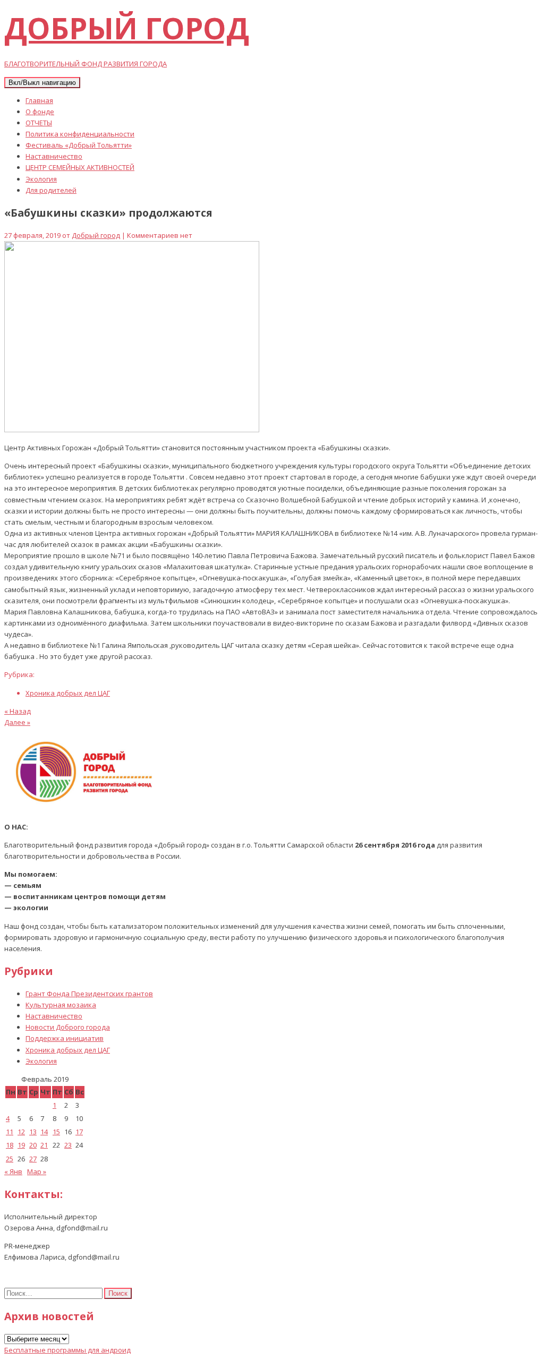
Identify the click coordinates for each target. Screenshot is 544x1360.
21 (44, 1145)
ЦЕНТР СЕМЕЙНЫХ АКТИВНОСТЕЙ (80, 167)
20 (33, 1145)
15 (56, 1131)
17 (79, 1131)
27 (33, 1159)
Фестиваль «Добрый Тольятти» (79, 145)
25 (9, 1159)
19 (21, 1145)
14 (44, 1131)
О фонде (40, 111)
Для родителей (51, 190)
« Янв (13, 1171)
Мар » (36, 1171)
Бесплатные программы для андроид (67, 1350)
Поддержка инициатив (65, 1038)
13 (33, 1131)
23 (68, 1145)
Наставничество (54, 156)
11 (9, 1131)
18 (9, 1145)
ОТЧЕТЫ (39, 122)
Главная (39, 100)
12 (21, 1131)
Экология (41, 179)
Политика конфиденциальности (80, 134)
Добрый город (96, 235)
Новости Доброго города (68, 1027)
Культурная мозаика (61, 1005)
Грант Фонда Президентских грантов (89, 993)
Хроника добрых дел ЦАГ (68, 693)
